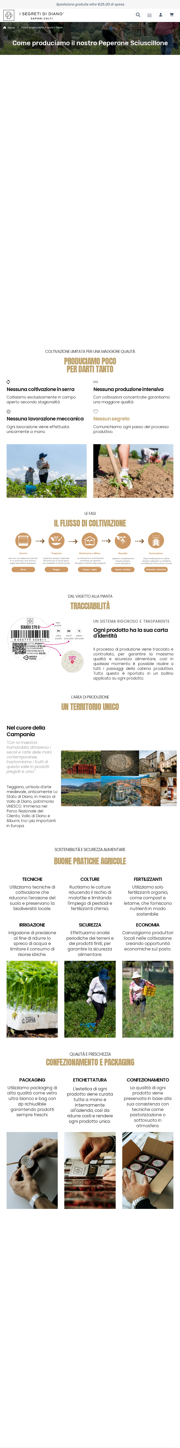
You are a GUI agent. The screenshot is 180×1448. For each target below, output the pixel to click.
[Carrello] (172, 15)
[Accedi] (161, 15)
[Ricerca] (138, 15)
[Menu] (149, 15)
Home (11, 27)
